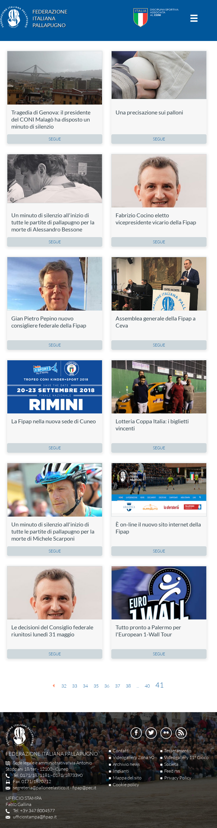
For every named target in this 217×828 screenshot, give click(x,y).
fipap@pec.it (84, 787)
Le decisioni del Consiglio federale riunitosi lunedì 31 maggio (52, 631)
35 (96, 686)
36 (106, 686)
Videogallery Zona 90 (133, 757)
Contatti (121, 750)
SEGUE (55, 138)
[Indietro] (54, 686)
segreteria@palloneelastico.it (41, 787)
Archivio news (126, 764)
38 (128, 686)
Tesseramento (177, 750)
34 (85, 686)
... (137, 686)
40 (147, 686)
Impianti (121, 771)
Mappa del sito (127, 778)
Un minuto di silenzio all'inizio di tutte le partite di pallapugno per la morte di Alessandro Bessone (52, 222)
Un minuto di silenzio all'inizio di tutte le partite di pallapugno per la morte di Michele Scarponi (52, 531)
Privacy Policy (177, 778)
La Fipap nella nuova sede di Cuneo (53, 421)
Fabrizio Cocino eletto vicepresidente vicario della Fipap (156, 219)
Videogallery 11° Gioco (186, 757)
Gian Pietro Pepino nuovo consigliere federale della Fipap (49, 322)
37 (117, 686)
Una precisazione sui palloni (149, 112)
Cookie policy (126, 784)
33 (74, 686)
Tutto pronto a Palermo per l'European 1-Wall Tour (148, 631)
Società (171, 764)
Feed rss (172, 771)
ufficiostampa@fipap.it (35, 817)
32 (63, 686)
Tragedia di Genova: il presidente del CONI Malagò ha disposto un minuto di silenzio (50, 119)
